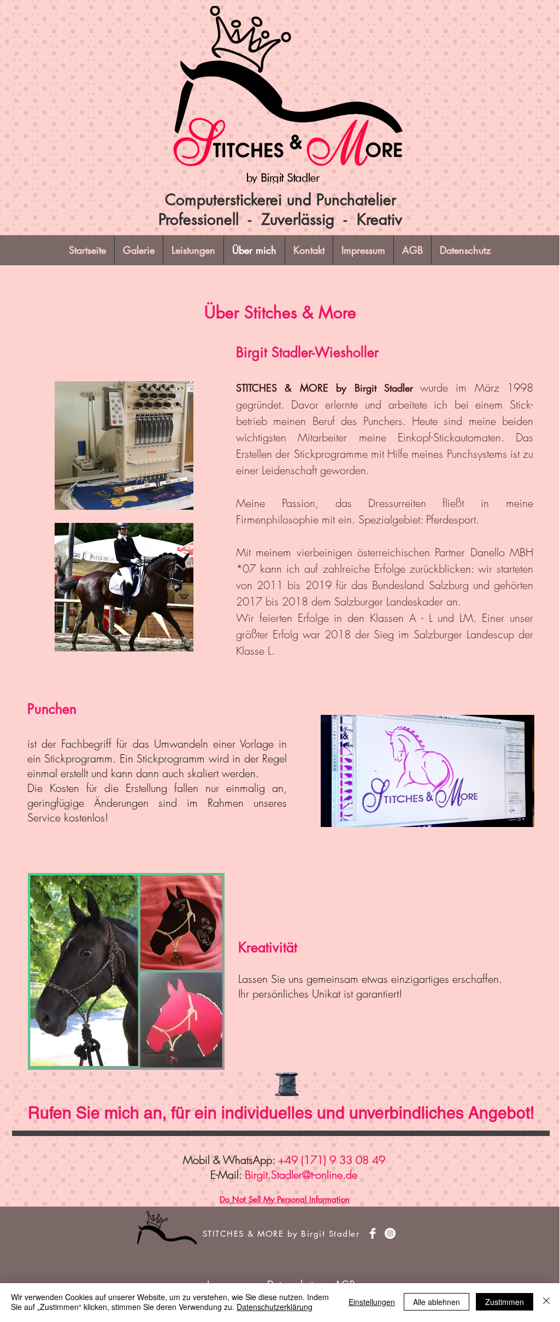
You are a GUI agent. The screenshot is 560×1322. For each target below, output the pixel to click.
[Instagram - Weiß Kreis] (390, 1233)
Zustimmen (504, 1301)
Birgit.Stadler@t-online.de (301, 1174)
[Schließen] (546, 1302)
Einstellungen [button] (372, 1301)
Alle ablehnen (436, 1301)
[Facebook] (372, 1233)
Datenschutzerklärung (275, 1306)
